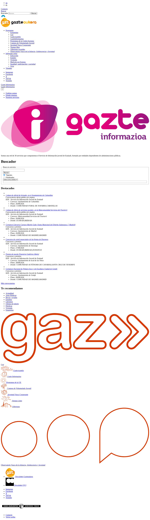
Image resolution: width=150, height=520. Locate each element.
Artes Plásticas (11, 295)
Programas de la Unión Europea (22, 41)
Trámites (9, 68)
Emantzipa (14, 33)
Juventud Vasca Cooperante (20, 45)
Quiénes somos (11, 93)
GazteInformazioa (17, 39)
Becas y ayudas (11, 297)
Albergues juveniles (17, 49)
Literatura (9, 302)
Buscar (3, 11)
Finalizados (10, 177)
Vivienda (13, 60)
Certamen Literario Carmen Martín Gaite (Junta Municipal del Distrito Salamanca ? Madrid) (40, 225)
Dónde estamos (11, 95)
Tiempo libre (15, 47)
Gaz (11, 35)
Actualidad (10, 293)
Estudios (9, 300)
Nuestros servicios (12, 97)
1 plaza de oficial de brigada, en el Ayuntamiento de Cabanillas (29, 195)
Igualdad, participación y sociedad (23, 64)
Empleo (13, 58)
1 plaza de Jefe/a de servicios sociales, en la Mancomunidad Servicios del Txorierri (36, 210)
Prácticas (9, 306)
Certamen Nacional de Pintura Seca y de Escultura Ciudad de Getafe (31, 269)
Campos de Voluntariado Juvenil (22, 43)
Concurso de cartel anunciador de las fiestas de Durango (27, 239)
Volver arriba (10, 517)
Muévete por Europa (18, 62)
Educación (14, 56)
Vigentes (9, 175)
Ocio (12, 66)
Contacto (4, 9)
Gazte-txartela (15, 37)
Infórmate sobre (11, 54)
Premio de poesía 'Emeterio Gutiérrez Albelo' (22, 254)
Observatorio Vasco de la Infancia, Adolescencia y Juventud (32, 51)
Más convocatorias (8, 283)
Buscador (4, 13)
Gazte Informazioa (8, 85)
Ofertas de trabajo (12, 304)
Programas (9, 30)
